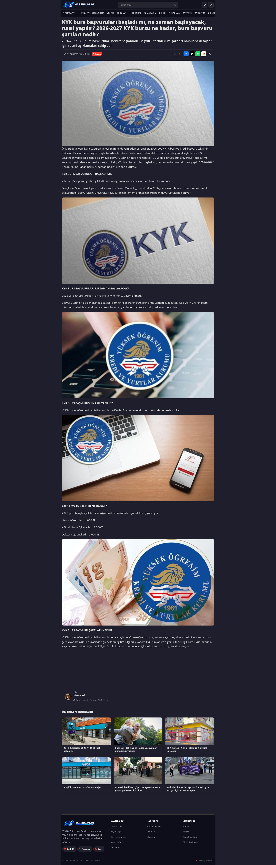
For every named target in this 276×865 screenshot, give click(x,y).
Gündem (99, 13)
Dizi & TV (151, 833)
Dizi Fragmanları (118, 838)
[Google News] (203, 53)
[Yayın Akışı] (211, 5)
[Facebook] (186, 53)
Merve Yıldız (80, 696)
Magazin (151, 13)
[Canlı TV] (204, 5)
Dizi (163, 13)
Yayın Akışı (116, 833)
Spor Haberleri (154, 828)
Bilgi (212, 13)
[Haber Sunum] (78, 5)
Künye (186, 828)
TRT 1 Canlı (116, 849)
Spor (112, 13)
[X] (192, 53)
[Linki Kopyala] (209, 53)
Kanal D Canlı (117, 843)
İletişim (186, 833)
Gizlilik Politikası (190, 843)
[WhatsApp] (197, 53)
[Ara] (175, 5)
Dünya (122, 13)
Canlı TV (85, 13)
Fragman (175, 13)
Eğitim (201, 13)
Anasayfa (70, 13)
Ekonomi (136, 13)
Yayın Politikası (190, 838)
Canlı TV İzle (116, 828)
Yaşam (188, 13)
